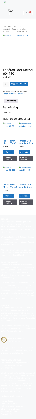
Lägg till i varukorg (18, 84)
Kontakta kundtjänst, (10, 396)
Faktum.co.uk (9, 321)
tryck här (22, 396)
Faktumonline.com (15, 331)
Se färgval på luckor (9, 411)
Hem (4, 27)
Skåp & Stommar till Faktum (12, 406)
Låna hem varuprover (9, 404)
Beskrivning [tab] (11, 101)
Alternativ (8, 152)
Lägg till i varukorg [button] (8, 158)
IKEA (9, 27)
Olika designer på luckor (10, 409)
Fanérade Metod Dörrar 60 (14, 94)
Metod (15, 27)
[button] (10, 13)
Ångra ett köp (6, 414)
